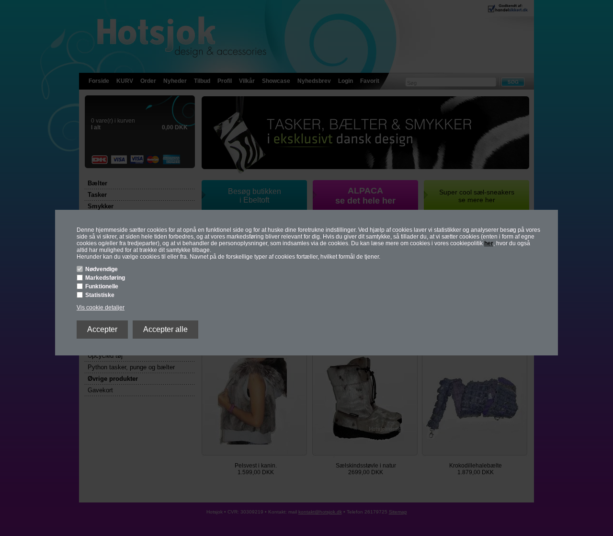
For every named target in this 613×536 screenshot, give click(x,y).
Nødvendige (101, 269)
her (488, 243)
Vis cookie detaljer (101, 307)
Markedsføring (105, 277)
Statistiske (99, 295)
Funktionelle (101, 286)
